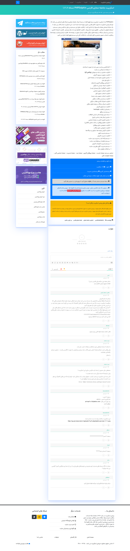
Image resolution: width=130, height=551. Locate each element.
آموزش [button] (71, 2)
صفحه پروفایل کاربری (89, 153)
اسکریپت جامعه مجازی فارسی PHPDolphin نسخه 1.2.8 (88, 8)
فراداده (18, 544)
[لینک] (72, 263)
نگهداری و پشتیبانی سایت (67, 529)
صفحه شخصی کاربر (60, 153)
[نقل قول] (67, 263)
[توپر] (52, 263)
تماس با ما (40, 537)
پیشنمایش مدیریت (92, 171)
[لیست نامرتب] (65, 263)
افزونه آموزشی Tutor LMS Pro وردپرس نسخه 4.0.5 (33, 107)
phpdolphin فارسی (99, 220)
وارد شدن (110, 251)
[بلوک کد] (70, 263)
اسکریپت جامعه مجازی (88, 220)
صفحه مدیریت (71, 153)
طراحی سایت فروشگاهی (39, 207)
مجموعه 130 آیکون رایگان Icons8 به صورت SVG (33, 71)
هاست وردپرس (24, 544)
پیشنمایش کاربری (105, 171)
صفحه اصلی (90, 537)
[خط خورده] (60, 263)
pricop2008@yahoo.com (92, 402)
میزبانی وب (71, 517)
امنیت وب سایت (70, 525)
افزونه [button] (85, 2)
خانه (95, 2)
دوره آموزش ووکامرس (40, 197)
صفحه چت (79, 153)
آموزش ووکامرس (41, 192)
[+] (77, 262)
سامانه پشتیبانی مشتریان (74, 191)
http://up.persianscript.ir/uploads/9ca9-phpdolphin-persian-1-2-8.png (89, 421)
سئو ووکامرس (41, 212)
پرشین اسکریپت (105, 2)
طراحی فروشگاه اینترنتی (68, 521)
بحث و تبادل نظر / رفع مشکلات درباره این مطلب (96, 176)
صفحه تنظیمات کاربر (107, 156)
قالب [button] (91, 2)
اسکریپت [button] (78, 2)
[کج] (55, 263)
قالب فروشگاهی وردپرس (39, 202)
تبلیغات (56, 537)
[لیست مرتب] (62, 263)
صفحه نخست (101, 153)
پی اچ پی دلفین (68, 220)
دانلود (108, 167)
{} (74, 262)
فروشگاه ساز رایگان (40, 222)
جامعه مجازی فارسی (77, 220)
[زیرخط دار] (57, 263)
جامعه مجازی (105, 12)
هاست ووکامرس (41, 217)
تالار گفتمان (73, 537)
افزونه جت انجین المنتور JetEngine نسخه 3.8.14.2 (33, 119)
